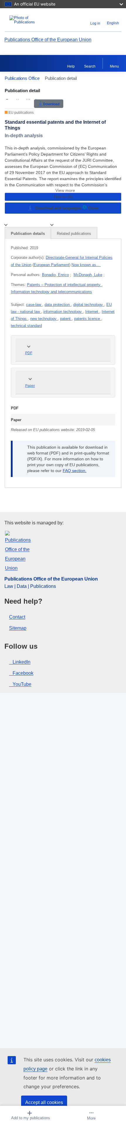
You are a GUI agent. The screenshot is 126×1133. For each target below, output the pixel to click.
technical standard (26, 325)
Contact (17, 616)
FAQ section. (74, 470)
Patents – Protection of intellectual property (64, 285)
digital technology (88, 304)
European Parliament (51, 265)
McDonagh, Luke (88, 275)
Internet (92, 311)
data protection (58, 304)
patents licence (87, 318)
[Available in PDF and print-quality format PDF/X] (84, 208)
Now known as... (86, 265)
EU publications (21, 113)
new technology (44, 318)
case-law (34, 304)
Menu (114, 66)
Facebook (23, 673)
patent (66, 318)
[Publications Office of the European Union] (25, 20)
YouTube (22, 684)
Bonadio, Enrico (55, 275)
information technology (63, 311)
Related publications (74, 233)
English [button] (113, 23)
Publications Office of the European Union (47, 39)
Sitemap (17, 628)
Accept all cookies (44, 1102)
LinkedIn (21, 662)
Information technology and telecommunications (51, 292)
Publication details (28, 233)
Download (51, 104)
